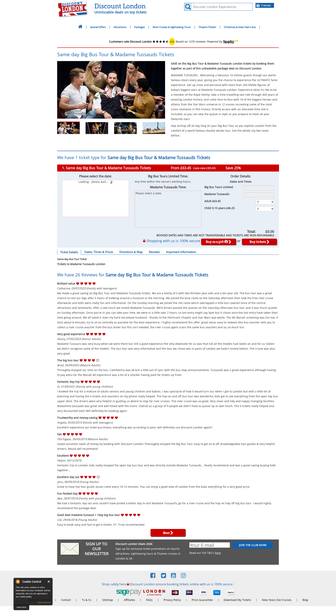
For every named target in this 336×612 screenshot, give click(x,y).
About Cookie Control (18, 581)
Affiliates (129, 600)
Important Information (181, 252)
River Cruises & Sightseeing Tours (172, 27)
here (218, 553)
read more (21, 607)
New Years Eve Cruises (276, 600)
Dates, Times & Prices (98, 252)
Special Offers (98, 27)
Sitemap (107, 600)
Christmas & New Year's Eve (240, 27)
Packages (139, 27)
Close (49, 581)
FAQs (149, 600)
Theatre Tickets (207, 27)
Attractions (120, 27)
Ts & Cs (86, 600)
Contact (66, 600)
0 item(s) (266, 5)
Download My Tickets (237, 600)
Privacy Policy (172, 600)
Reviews (154, 252)
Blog (305, 600)
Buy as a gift (215, 242)
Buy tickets (258, 242)
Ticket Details (69, 252)
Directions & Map (131, 252)
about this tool (44, 602)
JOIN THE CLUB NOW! (253, 545)
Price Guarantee (202, 600)
